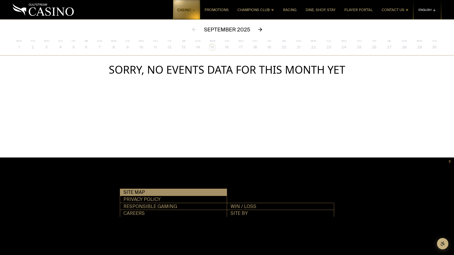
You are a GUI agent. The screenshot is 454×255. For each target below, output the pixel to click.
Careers (134, 213)
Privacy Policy (142, 199)
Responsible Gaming (150, 206)
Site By (239, 213)
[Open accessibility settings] (442, 243)
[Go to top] (450, 162)
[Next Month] (260, 29)
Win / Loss (243, 206)
